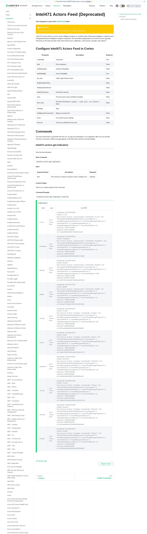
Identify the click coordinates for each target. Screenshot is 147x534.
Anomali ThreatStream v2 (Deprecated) (15, 186)
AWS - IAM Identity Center (15, 415)
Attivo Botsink (11, 351)
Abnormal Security (13, 29)
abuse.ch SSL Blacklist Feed (16, 41)
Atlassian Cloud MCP (14, 321)
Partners (102, 6)
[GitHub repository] (117, 6)
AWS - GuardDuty (13, 401)
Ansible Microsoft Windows (16, 226)
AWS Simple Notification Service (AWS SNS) (17, 477)
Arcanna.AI (11, 272)
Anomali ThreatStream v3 (15, 191)
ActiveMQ (10, 80)
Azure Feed (11, 515)
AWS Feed (10, 456)
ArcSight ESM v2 (13, 275)
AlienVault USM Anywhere (15, 135)
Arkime (9, 296)
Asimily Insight (12, 314)
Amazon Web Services (14, 158)
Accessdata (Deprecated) (15, 55)
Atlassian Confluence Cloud (16, 324)
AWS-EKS (10, 481)
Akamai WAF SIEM (13, 101)
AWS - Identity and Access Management (16, 420)
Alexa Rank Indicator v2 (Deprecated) (15, 111)
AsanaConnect (12, 310)
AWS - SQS (11, 449)
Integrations (9, 18)
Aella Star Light (12, 87)
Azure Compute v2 (13, 508)
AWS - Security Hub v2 (14, 442)
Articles (47, 6)
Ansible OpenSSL (13, 229)
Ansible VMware (12, 233)
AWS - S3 (10, 435)
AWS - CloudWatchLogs (15, 394)
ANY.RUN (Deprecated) (15, 240)
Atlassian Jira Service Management (14, 336)
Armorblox (10, 307)
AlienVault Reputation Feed (16, 132)
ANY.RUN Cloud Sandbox (15, 243)
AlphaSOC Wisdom (13, 144)
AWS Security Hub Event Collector (15, 471)
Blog (111, 6)
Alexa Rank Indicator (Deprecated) (14, 106)
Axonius (10, 492)
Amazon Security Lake (14, 155)
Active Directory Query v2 (15, 77)
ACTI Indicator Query (14, 66)
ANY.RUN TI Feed (13, 247)
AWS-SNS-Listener (13, 485)
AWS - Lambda (12, 424)
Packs (8, 15)
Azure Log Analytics (13, 529)
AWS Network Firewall (14, 460)
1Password (11, 22)
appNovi (10, 265)
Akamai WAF (11, 98)
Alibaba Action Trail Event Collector (15, 120)
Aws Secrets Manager (14, 467)
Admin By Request (13, 84)
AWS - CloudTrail (12, 390)
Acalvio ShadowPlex (14, 48)
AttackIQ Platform (13, 347)
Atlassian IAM (11, 331)
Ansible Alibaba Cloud (14, 198)
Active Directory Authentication (17, 73)
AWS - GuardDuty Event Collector (15, 405)
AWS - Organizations (14, 428)
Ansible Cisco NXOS (14, 212)
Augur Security (12, 354)
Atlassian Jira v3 (12, 344)
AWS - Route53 (12, 431)
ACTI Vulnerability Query (15, 70)
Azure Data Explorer (14, 511)
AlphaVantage (11, 148)
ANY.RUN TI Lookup (14, 250)
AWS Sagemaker (13, 463)
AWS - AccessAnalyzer (15, 380)
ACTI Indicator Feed (13, 62)
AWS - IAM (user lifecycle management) (15, 411)
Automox (10, 373)
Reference (56, 6)
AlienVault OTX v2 (13, 128)
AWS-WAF (10, 488)
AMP (9, 162)
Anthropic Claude (12, 236)
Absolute (10, 38)
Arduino (9, 289)
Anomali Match (12, 169)
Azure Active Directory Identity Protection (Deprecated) (17, 500)
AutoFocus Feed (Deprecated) (17, 364)
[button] (122, 6)
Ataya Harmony (12, 317)
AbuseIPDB (11, 45)
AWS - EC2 (11, 397)
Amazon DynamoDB (14, 151)
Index (7, 11)
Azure (9, 495)
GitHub (88, 1)
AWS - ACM (11, 383)
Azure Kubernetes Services (16, 525)
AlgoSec (10, 116)
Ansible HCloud (12, 219)
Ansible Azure (11, 205)
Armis (9, 300)
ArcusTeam (11, 286)
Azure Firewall (12, 518)
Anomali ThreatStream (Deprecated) (14, 177)
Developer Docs (37, 6)
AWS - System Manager (15, 452)
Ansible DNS (11, 215)
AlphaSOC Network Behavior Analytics (16, 140)
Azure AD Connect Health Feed (17, 504)
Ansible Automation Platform (16, 201)
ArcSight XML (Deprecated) (16, 282)
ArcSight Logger (12, 279)
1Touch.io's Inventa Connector (17, 25)
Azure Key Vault (12, 522)
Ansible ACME (12, 194)
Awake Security (12, 376)
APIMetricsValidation (14, 257)
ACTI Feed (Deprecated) (15, 59)
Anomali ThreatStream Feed (16, 182)
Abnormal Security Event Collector (15, 33)
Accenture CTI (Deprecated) (16, 52)
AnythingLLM (11, 254)
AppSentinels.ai (12, 268)
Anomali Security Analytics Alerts (18, 172)
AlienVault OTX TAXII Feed (16, 125)
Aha (8, 94)
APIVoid (9, 261)
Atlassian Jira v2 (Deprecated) (17, 340)
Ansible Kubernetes (13, 222)
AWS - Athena (11, 387)
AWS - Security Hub (13, 438)
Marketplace (67, 6)
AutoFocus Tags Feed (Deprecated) (14, 368)
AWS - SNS (11, 445)
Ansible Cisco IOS (13, 208)
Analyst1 (10, 165)
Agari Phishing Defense (15, 91)
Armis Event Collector (14, 303)
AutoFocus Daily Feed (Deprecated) (14, 359)
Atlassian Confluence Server (16, 328)
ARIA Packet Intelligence (15, 293)
